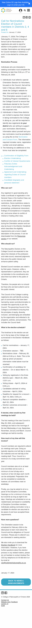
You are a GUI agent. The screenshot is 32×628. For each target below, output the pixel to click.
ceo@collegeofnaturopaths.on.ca (13, 562)
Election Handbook (8, 545)
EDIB (3, 605)
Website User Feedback (9, 602)
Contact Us (5, 600)
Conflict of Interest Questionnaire (17, 161)
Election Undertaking (12, 158)
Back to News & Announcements (16, 581)
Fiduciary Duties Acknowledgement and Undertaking (13, 166)
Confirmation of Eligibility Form (16, 155)
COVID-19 (4, 604)
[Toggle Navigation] (28, 10)
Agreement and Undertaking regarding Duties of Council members (15, 174)
